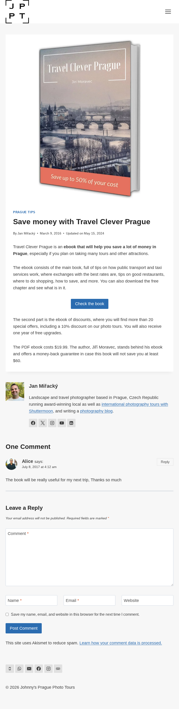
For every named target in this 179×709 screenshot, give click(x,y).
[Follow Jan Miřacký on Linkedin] (71, 423)
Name (15, 600)
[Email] (29, 668)
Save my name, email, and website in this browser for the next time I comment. (75, 614)
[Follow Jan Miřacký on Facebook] (33, 423)
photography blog (96, 411)
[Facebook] (38, 668)
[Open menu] (167, 11)
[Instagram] (48, 668)
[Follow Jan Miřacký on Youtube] (62, 423)
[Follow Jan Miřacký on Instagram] (52, 423)
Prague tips (24, 212)
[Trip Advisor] (58, 668)
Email (72, 600)
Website (131, 600)
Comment (18, 533)
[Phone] (10, 668)
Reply (165, 462)
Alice (27, 461)
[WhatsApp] (19, 668)
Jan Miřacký (26, 233)
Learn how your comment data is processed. (120, 643)
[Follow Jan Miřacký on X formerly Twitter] (42, 423)
